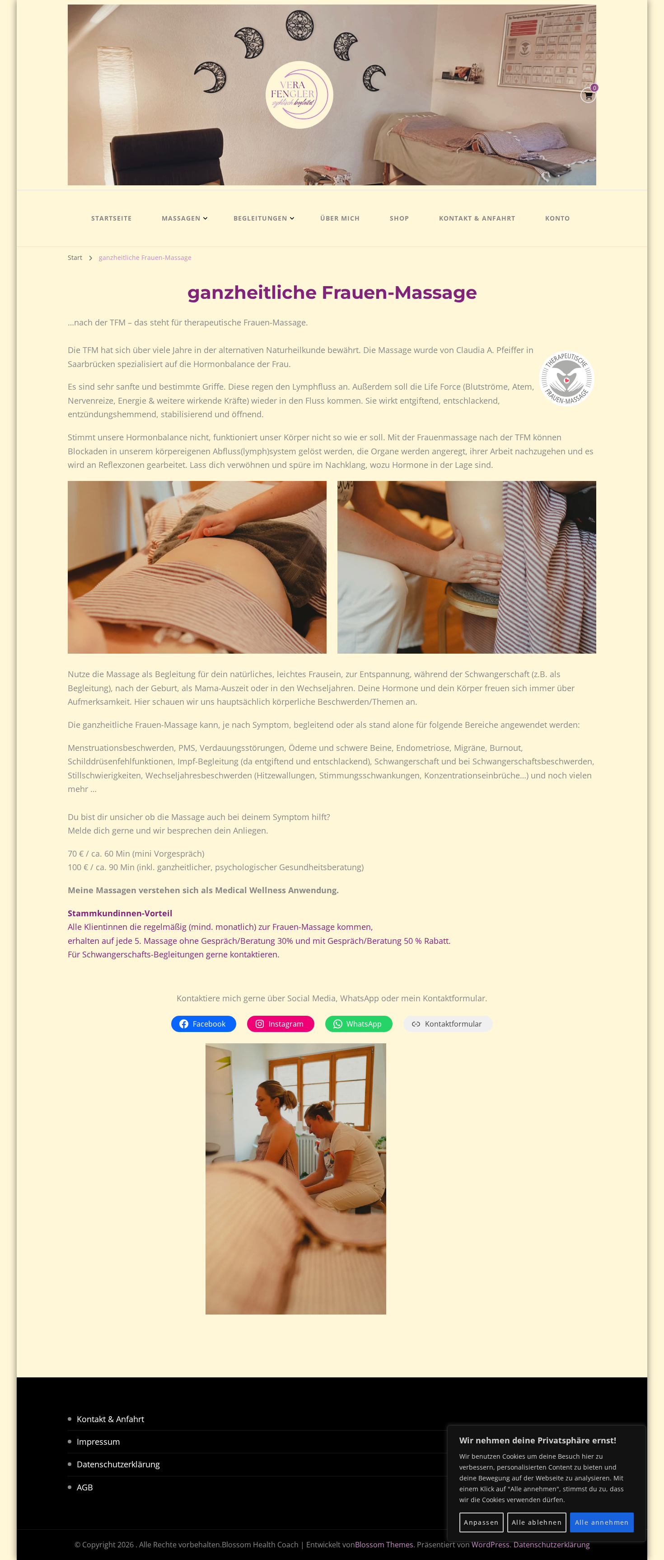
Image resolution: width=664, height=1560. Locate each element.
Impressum (98, 1441)
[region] (546, 1483)
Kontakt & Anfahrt (477, 218)
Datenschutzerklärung (118, 1464)
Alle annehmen (602, 1522)
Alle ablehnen (537, 1522)
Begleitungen (260, 218)
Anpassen (481, 1522)
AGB (85, 1487)
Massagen (181, 218)
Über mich (340, 218)
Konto (557, 218)
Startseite (111, 218)
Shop (399, 218)
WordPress (491, 1545)
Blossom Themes (384, 1545)
